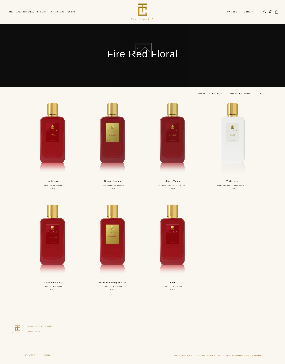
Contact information (240, 355)
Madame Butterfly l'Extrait (112, 282)
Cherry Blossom (112, 181)
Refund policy (179, 355)
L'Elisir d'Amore (172, 181)
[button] (270, 11)
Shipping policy (223, 355)
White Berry (232, 181)
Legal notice (256, 355)
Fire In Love (52, 181)
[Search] (264, 11)
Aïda (172, 282)
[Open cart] (276, 11)
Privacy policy (193, 355)
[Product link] (52, 135)
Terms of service (208, 355)
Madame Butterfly (52, 282)
